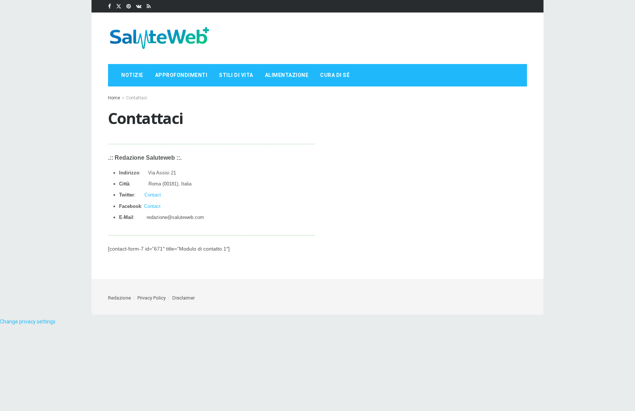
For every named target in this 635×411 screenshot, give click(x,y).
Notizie (132, 75)
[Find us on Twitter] (118, 6)
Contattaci (136, 97)
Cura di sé (334, 75)
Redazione (119, 298)
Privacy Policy (151, 298)
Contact (152, 195)
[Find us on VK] (138, 6)
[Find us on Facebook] (109, 6)
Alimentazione (287, 75)
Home (114, 97)
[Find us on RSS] (149, 6)
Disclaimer (183, 298)
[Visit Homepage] (159, 38)
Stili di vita (236, 75)
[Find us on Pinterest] (128, 6)
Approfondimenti (181, 75)
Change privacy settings (27, 322)
